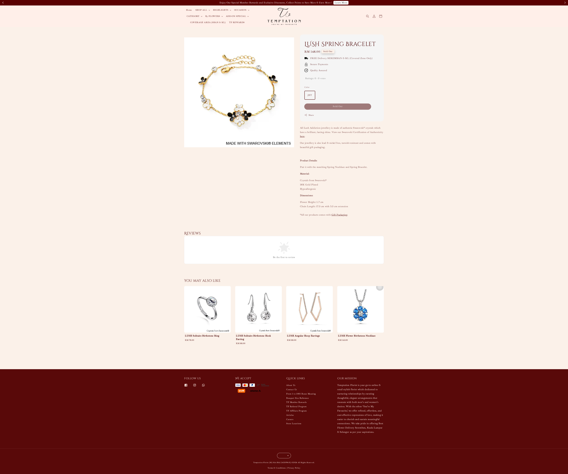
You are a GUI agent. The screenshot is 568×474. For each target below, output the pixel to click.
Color (307, 87)
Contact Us (291, 389)
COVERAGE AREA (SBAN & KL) (208, 22)
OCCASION (240, 10)
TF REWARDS (237, 22)
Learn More (341, 2)
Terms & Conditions (277, 468)
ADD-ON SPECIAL (236, 16)
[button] (367, 16)
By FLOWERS (212, 16)
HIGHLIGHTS (220, 10)
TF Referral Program (296, 406)
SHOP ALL (201, 10)
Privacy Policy (293, 468)
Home (189, 10)
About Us (290, 385)
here (302, 136)
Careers (289, 419)
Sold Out (338, 106)
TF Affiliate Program (296, 411)
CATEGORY (193, 16)
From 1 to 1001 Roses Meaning (301, 394)
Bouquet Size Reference (297, 398)
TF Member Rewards (296, 402)
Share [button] (311, 115)
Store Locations (293, 423)
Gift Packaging (339, 214)
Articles (290, 415)
